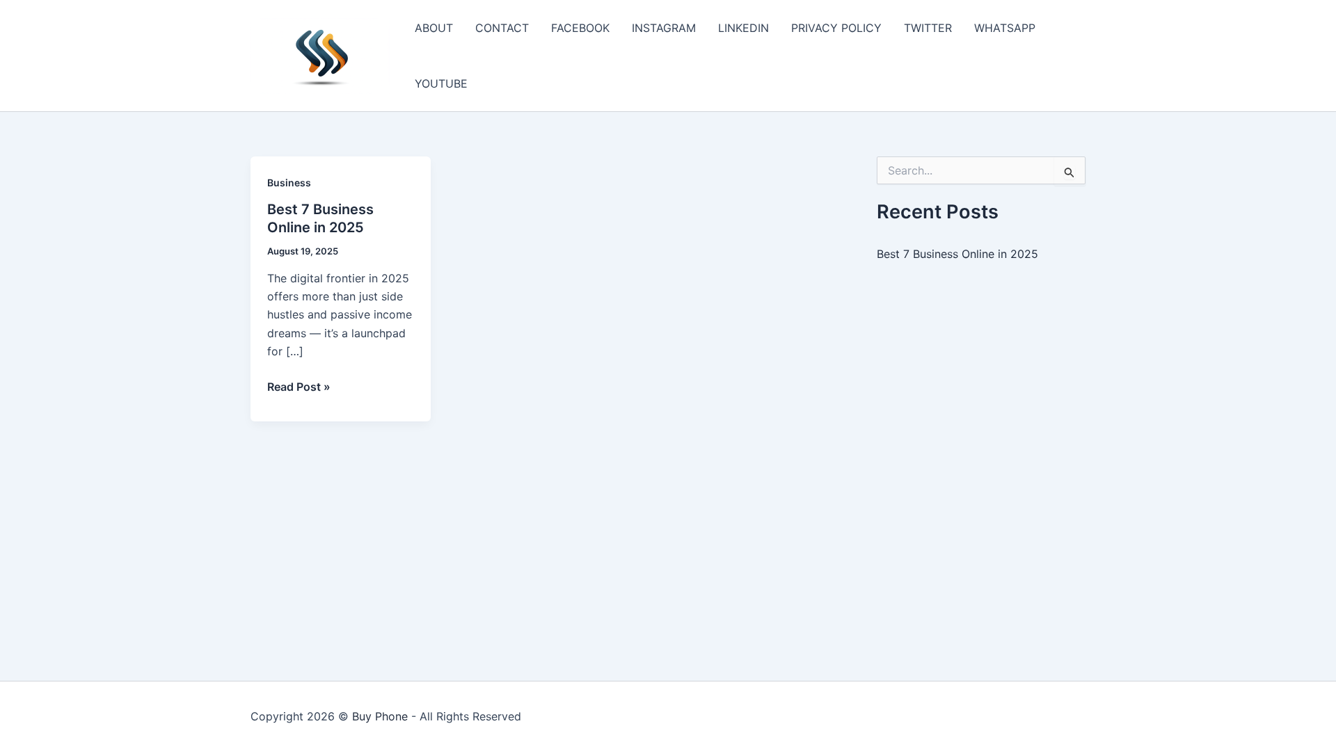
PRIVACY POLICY (836, 28)
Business (289, 182)
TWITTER (928, 28)
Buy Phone (380, 716)
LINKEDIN (743, 28)
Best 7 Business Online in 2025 (957, 254)
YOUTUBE (441, 83)
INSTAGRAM (664, 28)
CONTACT (502, 28)
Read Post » (299, 387)
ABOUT (434, 28)
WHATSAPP (1004, 28)
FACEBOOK (580, 28)
